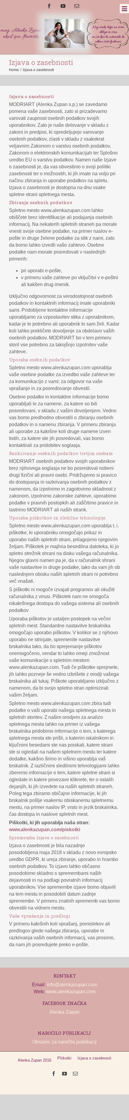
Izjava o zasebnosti (94, 1058)
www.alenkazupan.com (70, 991)
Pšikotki (64, 1058)
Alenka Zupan (65, 1012)
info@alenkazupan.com (72, 984)
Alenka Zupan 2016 (34, 1060)
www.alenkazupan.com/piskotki (44, 829)
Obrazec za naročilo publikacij (64, 1041)
